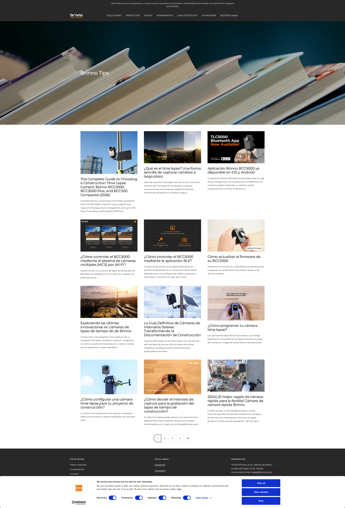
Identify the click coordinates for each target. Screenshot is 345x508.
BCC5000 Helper (229, 15)
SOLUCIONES (114, 15)
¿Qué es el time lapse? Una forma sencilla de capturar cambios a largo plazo (172, 172)
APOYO (148, 15)
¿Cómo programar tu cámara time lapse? (232, 327)
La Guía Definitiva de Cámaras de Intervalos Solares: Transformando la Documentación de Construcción (172, 329)
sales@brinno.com (262, 472)
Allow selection (261, 492)
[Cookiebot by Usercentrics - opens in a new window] (79, 503)
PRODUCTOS (133, 15)
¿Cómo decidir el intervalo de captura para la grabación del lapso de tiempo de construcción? (169, 405)
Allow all (261, 483)
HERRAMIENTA (164, 15)
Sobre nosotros (78, 465)
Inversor (74, 474)
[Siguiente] (187, 438)
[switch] (139, 498)
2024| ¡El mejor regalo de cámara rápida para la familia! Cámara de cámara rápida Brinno (235, 401)
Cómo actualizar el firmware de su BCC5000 (234, 259)
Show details (202, 498)
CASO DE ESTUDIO (187, 15)
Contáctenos (77, 469)
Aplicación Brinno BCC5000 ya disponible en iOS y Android (233, 170)
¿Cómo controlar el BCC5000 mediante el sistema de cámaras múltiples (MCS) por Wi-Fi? (108, 261)
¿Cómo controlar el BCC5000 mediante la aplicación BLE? (168, 259)
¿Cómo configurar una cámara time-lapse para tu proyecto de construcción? (106, 403)
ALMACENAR (209, 15)
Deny (261, 501)
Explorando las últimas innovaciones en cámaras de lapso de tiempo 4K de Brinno (105, 327)
